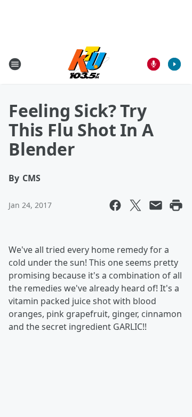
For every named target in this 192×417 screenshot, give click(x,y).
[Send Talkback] (153, 64)
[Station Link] (88, 64)
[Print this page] (176, 205)
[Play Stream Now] (174, 64)
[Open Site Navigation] (15, 64)
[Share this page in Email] (155, 205)
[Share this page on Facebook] (115, 205)
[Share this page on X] (135, 205)
